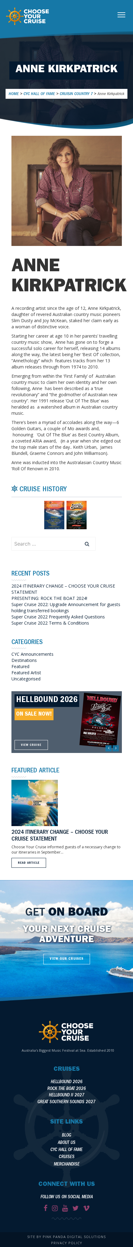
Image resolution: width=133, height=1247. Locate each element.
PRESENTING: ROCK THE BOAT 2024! (49, 598)
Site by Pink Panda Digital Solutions (66, 1236)
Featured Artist (26, 672)
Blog (66, 1135)
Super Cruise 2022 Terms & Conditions (50, 623)
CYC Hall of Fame (66, 1150)
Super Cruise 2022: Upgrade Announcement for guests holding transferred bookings (65, 607)
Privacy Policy (66, 1243)
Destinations (24, 660)
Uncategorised (26, 679)
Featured (20, 666)
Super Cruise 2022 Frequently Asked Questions (58, 617)
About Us (66, 1143)
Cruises (67, 1157)
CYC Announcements (32, 654)
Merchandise (66, 1164)
